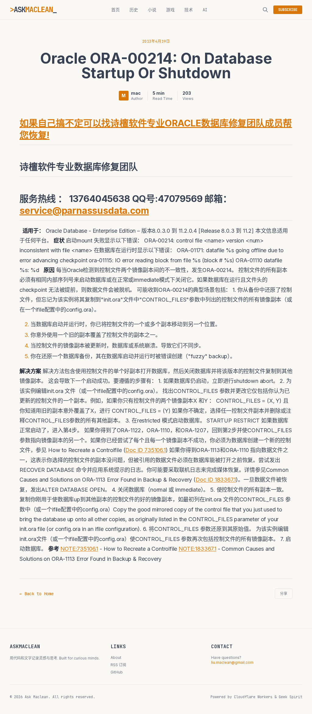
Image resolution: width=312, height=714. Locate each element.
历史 (133, 9)
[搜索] (265, 10)
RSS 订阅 (118, 665)
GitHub (117, 672)
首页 (115, 9)
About (116, 657)
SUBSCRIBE (287, 9)
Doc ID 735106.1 (145, 450)
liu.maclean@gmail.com (232, 662)
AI (205, 9)
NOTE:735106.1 (79, 549)
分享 (283, 593)
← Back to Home (37, 593)
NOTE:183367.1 (197, 549)
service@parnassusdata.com (84, 210)
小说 (152, 9)
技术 (188, 9)
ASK (33, 9)
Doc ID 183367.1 (216, 479)
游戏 (170, 9)
